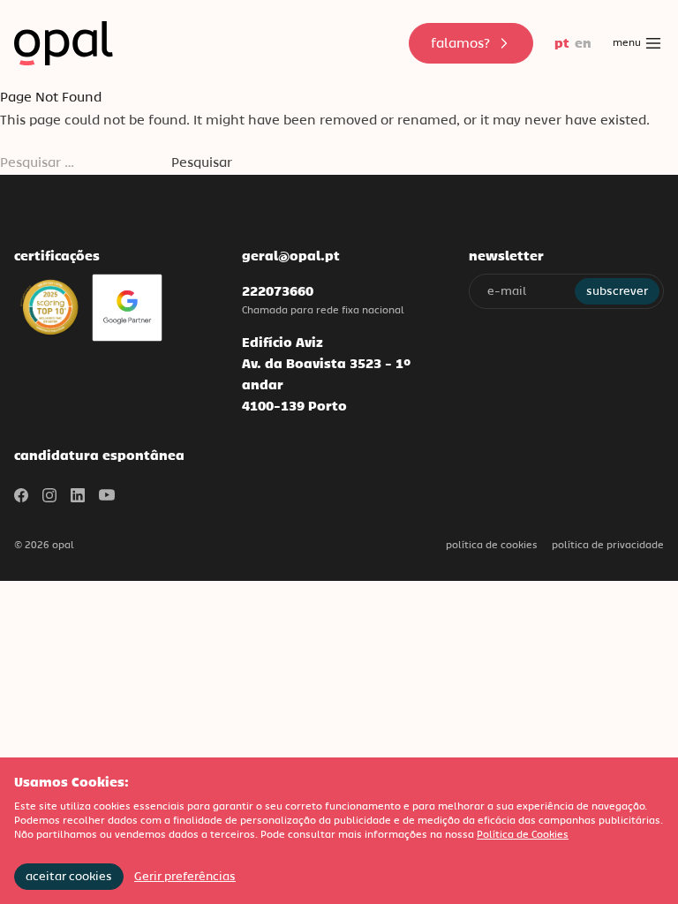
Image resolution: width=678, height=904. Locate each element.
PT (561, 42)
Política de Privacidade (608, 545)
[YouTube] (107, 495)
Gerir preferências (185, 876)
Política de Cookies (492, 545)
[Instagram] (49, 495)
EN (583, 42)
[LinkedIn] (78, 495)
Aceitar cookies (69, 876)
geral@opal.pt (291, 255)
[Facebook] (21, 495)
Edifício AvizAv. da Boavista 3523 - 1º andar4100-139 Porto (326, 374)
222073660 (277, 290)
